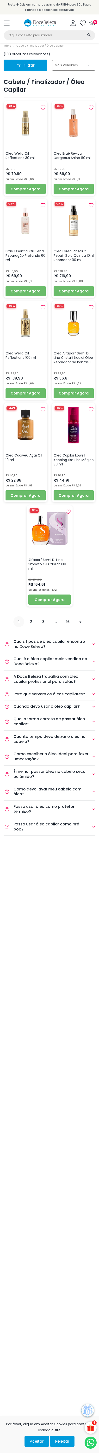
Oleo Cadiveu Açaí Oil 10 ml (24, 457)
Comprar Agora (26, 189)
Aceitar (37, 1441)
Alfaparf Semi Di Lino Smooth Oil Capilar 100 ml (47, 564)
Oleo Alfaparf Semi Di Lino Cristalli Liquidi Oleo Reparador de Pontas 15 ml (73, 357)
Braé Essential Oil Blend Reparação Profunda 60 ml (25, 255)
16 (68, 621)
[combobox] (49, 35)
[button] (7, 23)
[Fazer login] (73, 23)
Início (7, 46)
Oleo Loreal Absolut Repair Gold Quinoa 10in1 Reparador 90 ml (74, 255)
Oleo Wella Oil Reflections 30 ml (20, 155)
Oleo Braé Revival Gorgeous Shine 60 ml (72, 155)
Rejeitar (62, 1441)
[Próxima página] (80, 621)
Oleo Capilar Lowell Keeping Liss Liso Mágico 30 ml (74, 459)
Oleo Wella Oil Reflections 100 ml (21, 355)
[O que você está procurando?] (89, 34)
